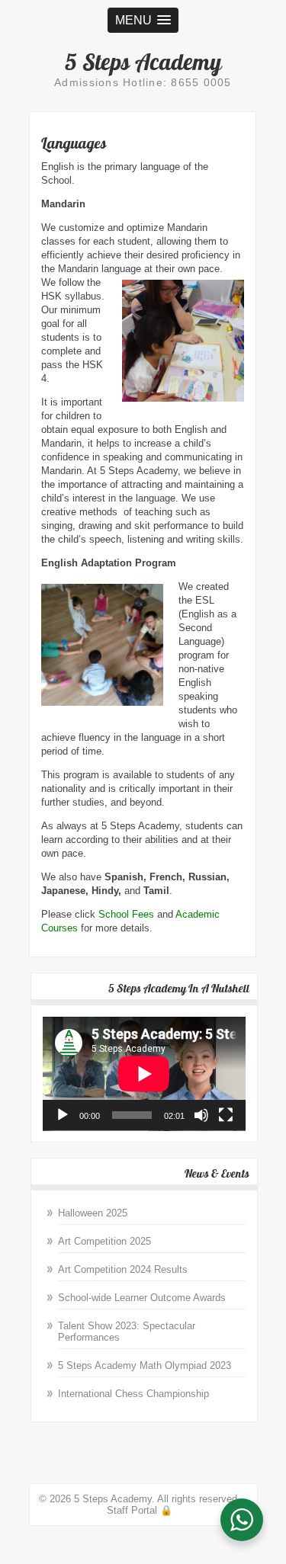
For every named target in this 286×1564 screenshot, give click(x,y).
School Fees (126, 914)
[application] (144, 1074)
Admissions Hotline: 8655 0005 (143, 82)
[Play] (62, 1115)
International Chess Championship (133, 1393)
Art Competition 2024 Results (123, 1269)
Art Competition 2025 (104, 1241)
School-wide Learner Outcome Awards (142, 1297)
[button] (143, 20)
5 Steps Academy (143, 61)
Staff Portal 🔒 (139, 1510)
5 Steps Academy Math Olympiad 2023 (144, 1365)
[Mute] (201, 1115)
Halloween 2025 (92, 1213)
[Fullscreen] (225, 1115)
